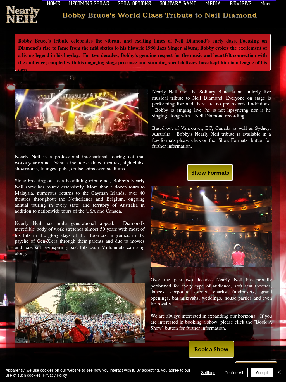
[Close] (279, 372)
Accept (262, 372)
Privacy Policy (55, 375)
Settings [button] (208, 372)
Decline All (234, 372)
